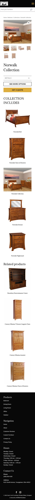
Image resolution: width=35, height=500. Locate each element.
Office (5, 411)
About (5, 428)
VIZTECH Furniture (20, 497)
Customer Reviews (9, 431)
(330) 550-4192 (8, 476)
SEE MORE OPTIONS (17, 84)
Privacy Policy (8, 442)
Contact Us (7, 438)
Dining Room (7, 404)
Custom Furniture (9, 435)
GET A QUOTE (17, 90)
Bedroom (10, 17)
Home (5, 17)
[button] (28, 22)
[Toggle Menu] (33, 3)
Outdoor (6, 415)
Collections (17, 17)
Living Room (7, 408)
